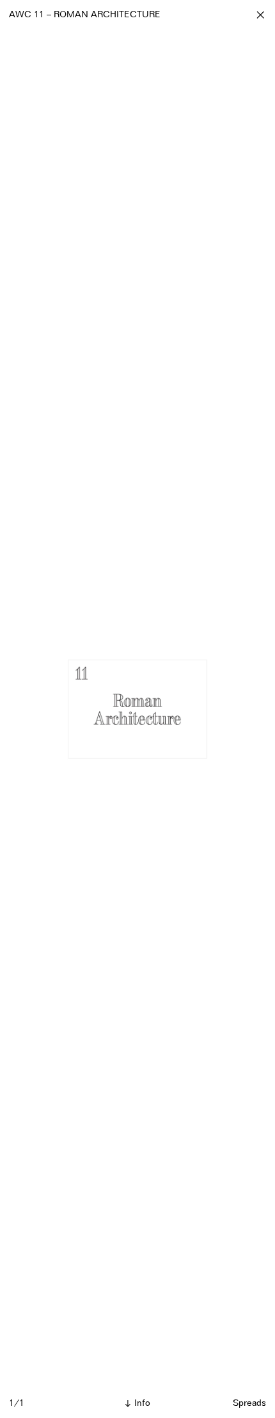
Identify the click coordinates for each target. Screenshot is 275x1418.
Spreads (249, 1403)
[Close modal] (260, 14)
